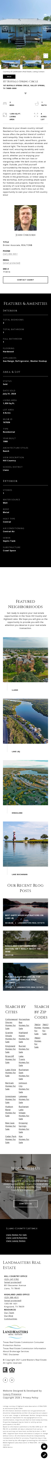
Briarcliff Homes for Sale (10, 1059)
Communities (10, 1319)
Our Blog (8, 1315)
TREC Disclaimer (11, 1354)
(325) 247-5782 (11, 1279)
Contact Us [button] (25, 1204)
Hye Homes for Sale (24, 1139)
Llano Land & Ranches (16, 1238)
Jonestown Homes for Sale (10, 1099)
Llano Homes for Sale (16, 1235)
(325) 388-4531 (11, 1297)
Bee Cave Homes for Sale (10, 1126)
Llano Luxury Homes (16, 1241)
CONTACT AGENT (25, 280)
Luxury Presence (12, 1394)
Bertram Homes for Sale (10, 1086)
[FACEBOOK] (5, 1380)
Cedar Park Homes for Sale (10, 1139)
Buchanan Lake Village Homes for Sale (24, 1112)
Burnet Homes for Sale (24, 1049)
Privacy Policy (30, 1397)
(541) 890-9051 (10, 254)
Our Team (9, 1312)
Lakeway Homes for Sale (24, 1099)
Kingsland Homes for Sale (10, 1049)
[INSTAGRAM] (11, 1380)
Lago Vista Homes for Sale (10, 1072)
